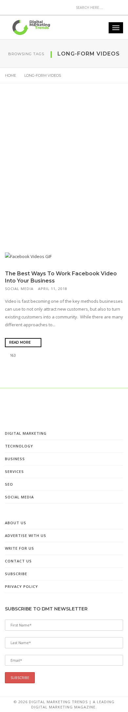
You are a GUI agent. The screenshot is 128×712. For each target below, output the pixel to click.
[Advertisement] (64, 173)
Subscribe (16, 573)
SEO (9, 484)
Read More (20, 342)
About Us (15, 522)
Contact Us (18, 560)
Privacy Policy (21, 586)
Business (15, 458)
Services (14, 471)
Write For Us (19, 548)
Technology (19, 446)
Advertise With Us (25, 535)
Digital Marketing (26, 433)
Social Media (19, 288)
